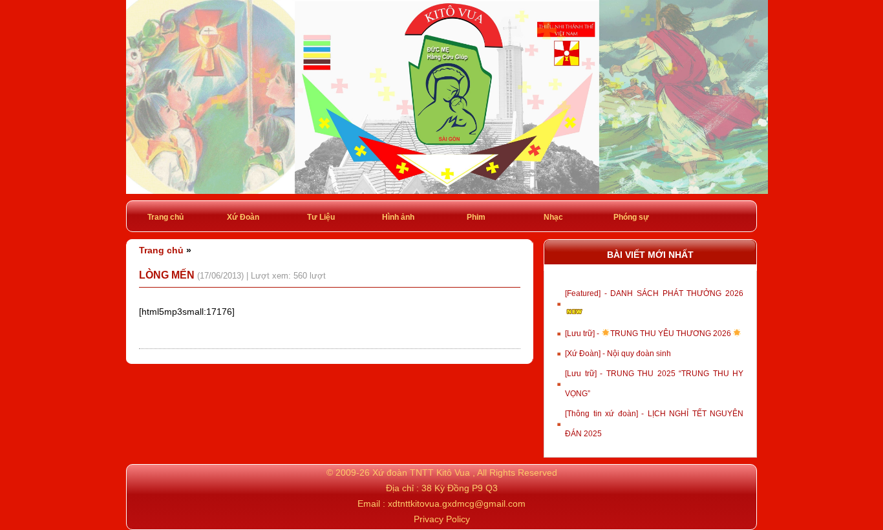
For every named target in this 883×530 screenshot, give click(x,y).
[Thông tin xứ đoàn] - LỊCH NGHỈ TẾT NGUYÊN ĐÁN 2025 (654, 423)
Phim (476, 217)
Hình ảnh (398, 217)
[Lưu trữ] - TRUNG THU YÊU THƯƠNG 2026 (649, 333)
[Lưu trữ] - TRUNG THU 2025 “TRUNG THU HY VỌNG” (654, 383)
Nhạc (553, 217)
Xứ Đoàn (243, 217)
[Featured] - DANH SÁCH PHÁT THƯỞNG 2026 (654, 293)
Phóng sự (631, 217)
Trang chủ (165, 217)
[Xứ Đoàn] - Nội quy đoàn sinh (618, 353)
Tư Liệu (321, 217)
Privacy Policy (442, 519)
